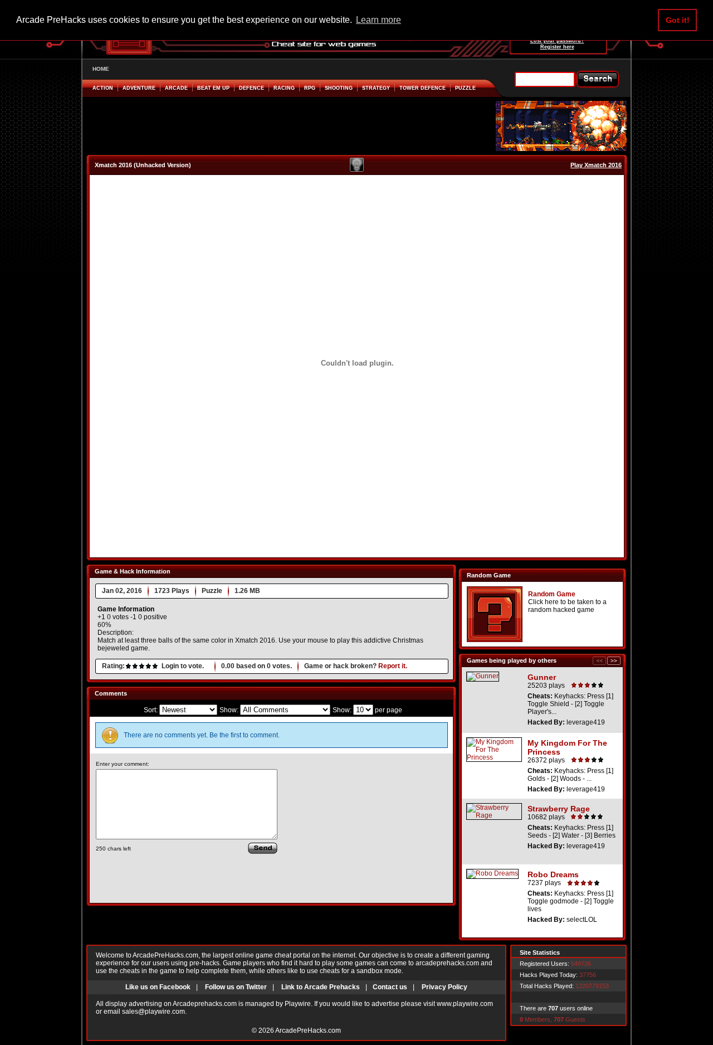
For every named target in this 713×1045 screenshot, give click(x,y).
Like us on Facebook (158, 987)
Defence (251, 88)
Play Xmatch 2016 (596, 165)
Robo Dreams (553, 874)
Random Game (551, 594)
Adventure (139, 88)
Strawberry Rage (559, 808)
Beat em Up (213, 88)
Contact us (390, 987)
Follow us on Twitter (236, 987)
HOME (100, 69)
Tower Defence (422, 88)
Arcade (176, 88)
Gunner (542, 677)
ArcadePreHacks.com (308, 1030)
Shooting (339, 88)
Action (102, 88)
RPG (309, 88)
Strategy (376, 88)
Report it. (392, 666)
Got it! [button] (678, 20)
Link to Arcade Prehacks (320, 987)
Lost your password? (557, 40)
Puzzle (465, 88)
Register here (557, 47)
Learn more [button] (378, 20)
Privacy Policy (444, 987)
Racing (284, 88)
